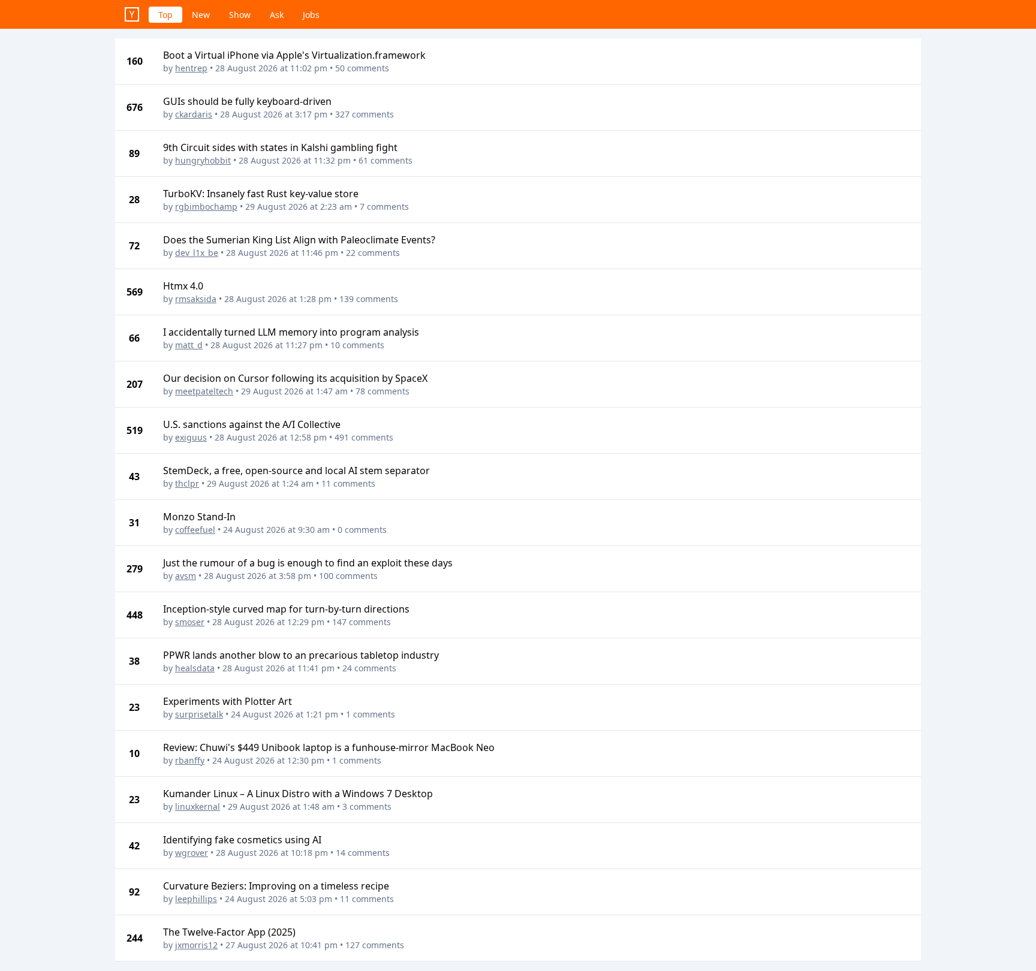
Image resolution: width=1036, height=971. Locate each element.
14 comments (363, 852)
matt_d (189, 345)
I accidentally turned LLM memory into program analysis (291, 332)
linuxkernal (197, 806)
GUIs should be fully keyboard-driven (247, 101)
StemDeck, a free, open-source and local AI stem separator (296, 470)
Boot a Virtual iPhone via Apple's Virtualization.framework (294, 55)
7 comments (384, 206)
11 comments (348, 483)
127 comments (374, 945)
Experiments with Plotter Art (227, 701)
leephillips (196, 898)
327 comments (364, 114)
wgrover (191, 852)
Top (165, 14)
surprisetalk (199, 714)
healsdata (195, 668)
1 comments (370, 714)
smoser (189, 622)
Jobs (311, 14)
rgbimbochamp (206, 206)
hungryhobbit (203, 160)
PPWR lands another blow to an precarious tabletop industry (301, 655)
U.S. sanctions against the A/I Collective (252, 424)
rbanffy (189, 760)
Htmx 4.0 (183, 285)
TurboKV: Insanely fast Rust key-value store (261, 193)
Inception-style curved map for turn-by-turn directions (286, 609)
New (201, 14)
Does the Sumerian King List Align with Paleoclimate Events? (299, 239)
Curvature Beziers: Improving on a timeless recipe (276, 885)
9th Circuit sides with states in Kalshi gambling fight (280, 147)
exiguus (191, 437)
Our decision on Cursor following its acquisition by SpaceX (295, 378)
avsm (185, 575)
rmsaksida (195, 298)
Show (240, 14)
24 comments (369, 668)
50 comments (362, 68)
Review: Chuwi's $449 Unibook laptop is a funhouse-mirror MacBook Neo (329, 747)
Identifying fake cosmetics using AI (242, 839)
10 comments (357, 345)
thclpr (187, 483)
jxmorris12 (196, 945)
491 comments (364, 437)
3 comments (366, 806)
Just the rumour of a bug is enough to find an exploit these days (308, 562)
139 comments (368, 298)
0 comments (362, 529)
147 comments (361, 622)
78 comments (382, 391)
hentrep (191, 68)
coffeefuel (195, 529)
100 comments (348, 575)
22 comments (373, 252)
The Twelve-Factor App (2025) (229, 932)
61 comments (385, 160)
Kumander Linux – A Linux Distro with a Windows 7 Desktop (298, 793)
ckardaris (193, 114)
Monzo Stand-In (199, 516)
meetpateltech (204, 391)
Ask (277, 14)
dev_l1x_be (196, 252)
